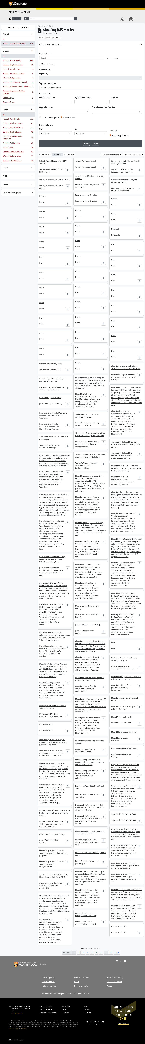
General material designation (103, 107)
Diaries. (42, 196)
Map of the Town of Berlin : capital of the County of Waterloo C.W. (89, 679)
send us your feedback (80, 993)
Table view (70, 155)
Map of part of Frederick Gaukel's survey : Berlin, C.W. (52, 706)
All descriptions (69, 117)
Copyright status (46, 107)
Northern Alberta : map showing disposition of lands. (124, 659)
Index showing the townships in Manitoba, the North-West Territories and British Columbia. (90, 762)
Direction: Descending (132, 155)
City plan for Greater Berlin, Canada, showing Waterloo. (125, 162)
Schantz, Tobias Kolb (18, 143)
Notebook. (115, 229)
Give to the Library (114, 982)
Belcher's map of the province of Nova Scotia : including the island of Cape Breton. (54, 813)
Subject (6, 176)
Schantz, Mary (18, 148)
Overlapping (116, 135)
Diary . (41, 287)
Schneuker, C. (18, 98)
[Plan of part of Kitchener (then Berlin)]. (87, 607)
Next (117, 952)
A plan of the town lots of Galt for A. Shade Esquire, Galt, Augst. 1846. (53, 875)
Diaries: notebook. (118, 926)
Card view (58, 155)
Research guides (48, 977)
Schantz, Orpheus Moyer (18, 65)
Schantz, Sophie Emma (18, 132)
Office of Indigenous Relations (17, 1028)
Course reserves (48, 982)
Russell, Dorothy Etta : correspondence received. (85, 914)
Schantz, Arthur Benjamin (18, 152)
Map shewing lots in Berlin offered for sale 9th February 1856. (90, 832)
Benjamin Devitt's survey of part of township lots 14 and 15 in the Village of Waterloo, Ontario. (90, 807)
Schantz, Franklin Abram (18, 128)
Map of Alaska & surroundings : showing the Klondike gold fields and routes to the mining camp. (125, 865)
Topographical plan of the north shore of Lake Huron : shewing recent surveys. (126, 444)
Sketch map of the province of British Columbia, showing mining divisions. (90, 434)
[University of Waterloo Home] (18, 4)
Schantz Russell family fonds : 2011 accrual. (89, 177)
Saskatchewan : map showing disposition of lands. (87, 415)
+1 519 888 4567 (17, 1013)
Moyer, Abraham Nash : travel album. (54, 180)
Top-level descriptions (50, 117)
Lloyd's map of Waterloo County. (124, 748)
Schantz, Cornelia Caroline (18, 74)
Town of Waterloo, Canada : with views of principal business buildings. (90, 455)
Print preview (45, 155)
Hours (76, 982)
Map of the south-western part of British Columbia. (124, 699)
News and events (81, 986)
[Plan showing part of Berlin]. (50, 398)
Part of (6, 34)
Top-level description (47, 83)
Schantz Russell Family (18, 61)
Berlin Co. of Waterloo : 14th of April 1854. (89, 787)
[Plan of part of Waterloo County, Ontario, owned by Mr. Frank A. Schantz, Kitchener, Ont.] (52, 559)
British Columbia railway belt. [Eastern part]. (90, 854)
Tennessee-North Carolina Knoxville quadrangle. (53, 438)
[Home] (10, 18)
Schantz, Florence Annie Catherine (18, 87)
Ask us (109, 986)
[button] (123, 18)
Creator (6, 50)
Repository (43, 73)
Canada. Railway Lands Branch (18, 82)
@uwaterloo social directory (95, 1025)
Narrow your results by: (18, 27)
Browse (16, 19)
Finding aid (113, 97)
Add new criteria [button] (46, 64)
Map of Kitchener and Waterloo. (124, 732)
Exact (126, 135)
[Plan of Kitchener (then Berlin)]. (88, 625)
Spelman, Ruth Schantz (18, 161)
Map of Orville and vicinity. (121, 717)
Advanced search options (50, 44)
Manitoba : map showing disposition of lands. (89, 742)
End (75, 129)
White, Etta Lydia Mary (18, 78)
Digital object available (83, 97)
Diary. (113, 214)
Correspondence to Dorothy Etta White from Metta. (124, 181)
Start (41, 129)
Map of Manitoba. (46, 724)
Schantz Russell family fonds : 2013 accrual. (53, 162)
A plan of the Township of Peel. (123, 814)
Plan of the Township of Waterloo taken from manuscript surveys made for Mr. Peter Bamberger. (126, 468)
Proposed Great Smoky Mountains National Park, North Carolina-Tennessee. (53, 415)
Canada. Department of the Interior (18, 92)
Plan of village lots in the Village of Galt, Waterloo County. (52, 380)
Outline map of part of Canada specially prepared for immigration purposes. (53, 853)
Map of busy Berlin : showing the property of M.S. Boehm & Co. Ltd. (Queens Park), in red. (52, 742)
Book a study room (81, 977)
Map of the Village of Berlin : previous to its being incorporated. (126, 678)
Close (51, 26)
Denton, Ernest (18, 102)
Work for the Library (115, 977)
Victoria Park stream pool (85, 161)
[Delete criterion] (141, 58)
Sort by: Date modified (111, 155)
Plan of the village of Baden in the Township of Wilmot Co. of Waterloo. (125, 367)
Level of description (12, 192)
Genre (5, 184)
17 (111, 952)
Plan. (113, 642)
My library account (49, 986)
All (4, 39)
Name (5, 109)
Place (5, 167)
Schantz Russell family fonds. (18, 44)
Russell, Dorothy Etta (18, 69)
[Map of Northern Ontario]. (86, 195)
